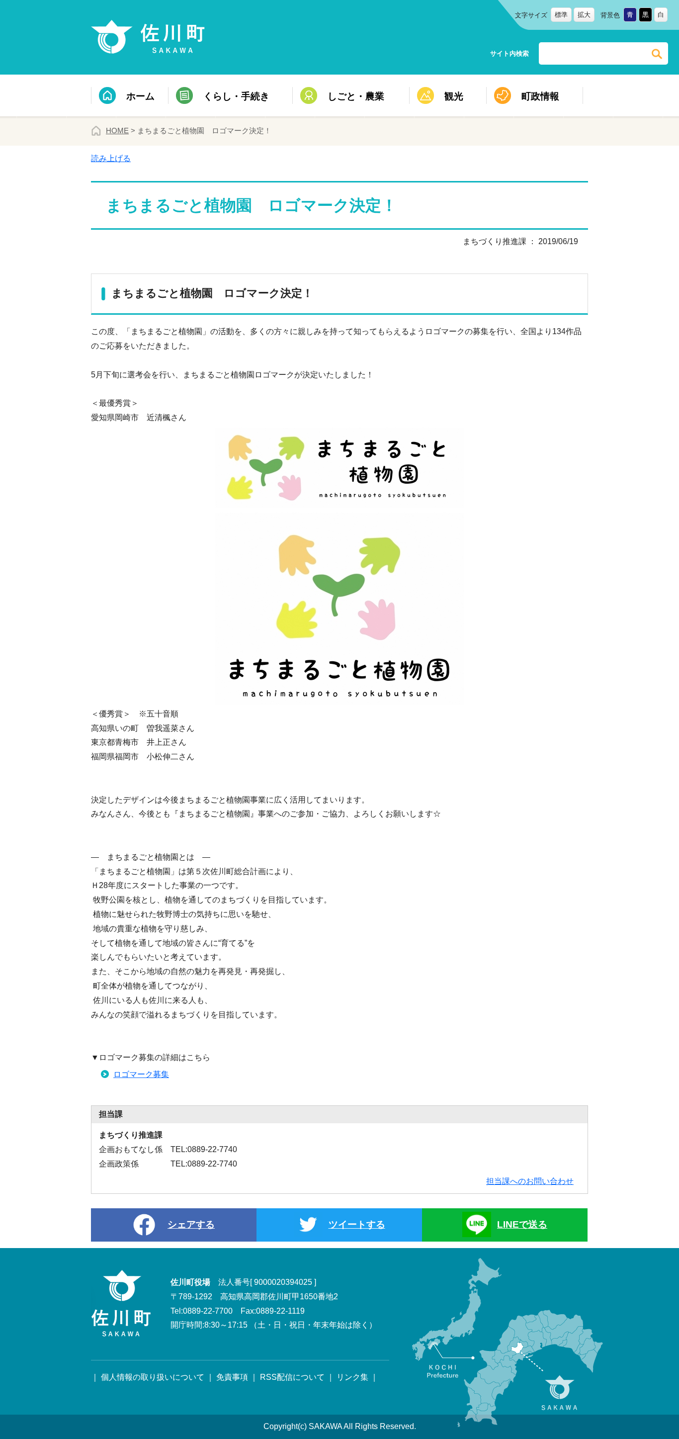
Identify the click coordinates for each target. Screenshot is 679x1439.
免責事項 (232, 1377)
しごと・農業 (356, 96)
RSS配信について (292, 1377)
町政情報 (540, 96)
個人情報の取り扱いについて (152, 1377)
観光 (453, 96)
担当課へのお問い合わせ (530, 1181)
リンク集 (352, 1377)
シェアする (191, 1224)
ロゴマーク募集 (141, 1074)
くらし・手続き (236, 96)
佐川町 (149, 37)
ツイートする (357, 1224)
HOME (117, 130)
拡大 (584, 14)
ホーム (140, 96)
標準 (561, 14)
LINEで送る (522, 1224)
